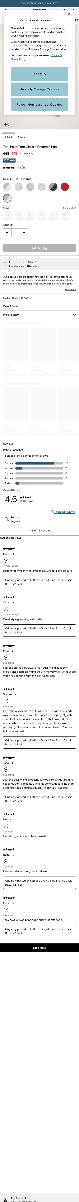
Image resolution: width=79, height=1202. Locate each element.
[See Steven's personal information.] (15, 694)
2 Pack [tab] (9, 137)
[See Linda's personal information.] (12, 903)
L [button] (42, 215)
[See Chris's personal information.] (12, 602)
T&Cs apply (31, 266)
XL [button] (53, 215)
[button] (5, 124)
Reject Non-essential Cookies (39, 104)
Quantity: (8, 224)
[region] (39, 62)
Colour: (7, 179)
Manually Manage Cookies (39, 89)
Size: (6, 207)
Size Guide (69, 207)
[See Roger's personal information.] (13, 854)
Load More (39, 947)
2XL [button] (65, 215)
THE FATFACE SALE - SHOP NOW (39, 3)
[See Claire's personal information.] (13, 554)
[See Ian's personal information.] (10, 819)
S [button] (19, 215)
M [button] (30, 215)
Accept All (39, 74)
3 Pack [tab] (21, 137)
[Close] (69, 14)
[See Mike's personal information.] (12, 651)
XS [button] (7, 215)
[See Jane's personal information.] (12, 763)
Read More (70, 289)
